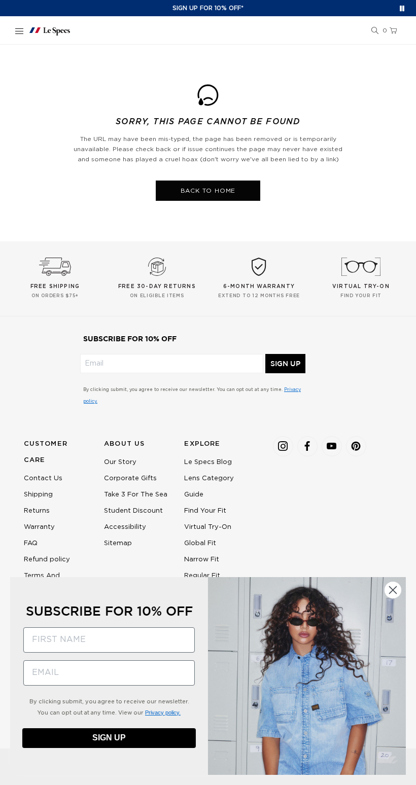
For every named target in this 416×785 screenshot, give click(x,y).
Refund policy (47, 559)
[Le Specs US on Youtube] (332, 446)
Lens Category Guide (209, 486)
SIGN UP (285, 364)
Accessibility (125, 527)
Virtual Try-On (207, 527)
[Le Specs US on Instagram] (283, 446)
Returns (37, 511)
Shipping (38, 494)
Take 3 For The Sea (135, 494)
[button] (374, 31)
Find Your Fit (205, 511)
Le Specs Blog (208, 462)
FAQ (31, 543)
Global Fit (200, 543)
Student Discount (133, 511)
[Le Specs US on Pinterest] (356, 446)
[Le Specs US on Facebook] (307, 446)
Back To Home (208, 191)
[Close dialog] (393, 590)
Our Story (120, 462)
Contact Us (43, 478)
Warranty (39, 527)
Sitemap (118, 543)
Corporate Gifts (130, 478)
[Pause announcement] (402, 8)
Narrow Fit (201, 559)
